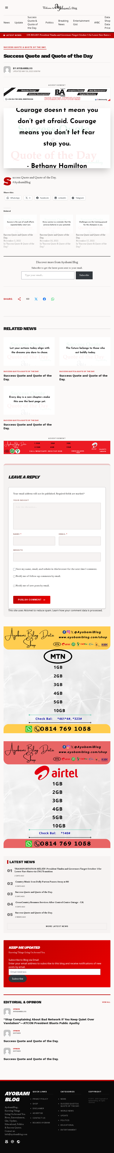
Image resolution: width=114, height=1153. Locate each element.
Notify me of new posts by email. (32, 586)
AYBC (97, 22)
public (18, 1142)
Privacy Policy (40, 1099)
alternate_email (12, 1142)
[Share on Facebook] (44, 299)
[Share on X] (36, 299)
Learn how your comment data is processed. (77, 610)
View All (106, 1002)
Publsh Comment (32, 599)
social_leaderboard (6, 1142)
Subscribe (84, 275)
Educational (67, 1125)
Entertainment (81, 20)
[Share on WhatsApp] (53, 299)
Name (17, 534)
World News (67, 1111)
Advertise (38, 1113)
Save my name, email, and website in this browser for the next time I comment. (56, 569)
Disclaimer (38, 1108)
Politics (50, 22)
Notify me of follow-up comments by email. (38, 576)
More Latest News (57, 926)
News (7, 22)
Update (19, 22)
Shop (35, 1104)
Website (18, 550)
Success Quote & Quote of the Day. (25, 47)
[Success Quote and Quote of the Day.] (20, 224)
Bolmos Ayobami (41, 1123)
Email (63, 534)
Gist (75, 24)
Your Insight (21, 500)
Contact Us (39, 1118)
